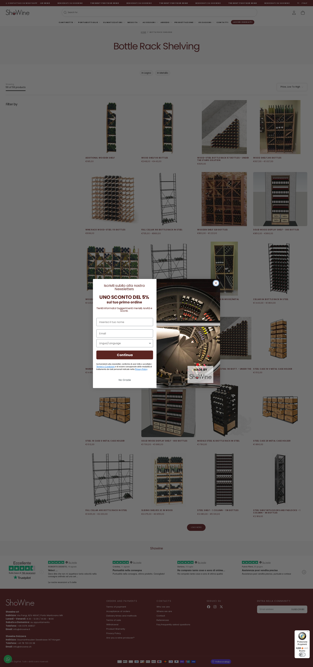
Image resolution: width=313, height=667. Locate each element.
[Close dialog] (216, 283)
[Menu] (308, 632)
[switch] (302, 655)
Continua (125, 355)
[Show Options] (150, 343)
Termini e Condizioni (105, 367)
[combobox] (123, 343)
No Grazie (125, 380)
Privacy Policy (141, 369)
